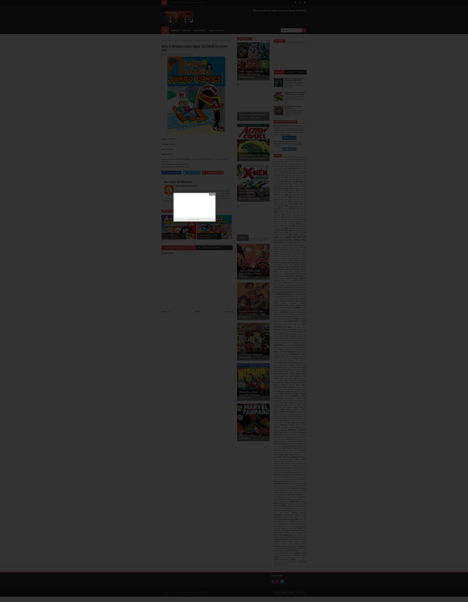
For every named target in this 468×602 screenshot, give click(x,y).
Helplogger (197, 219)
